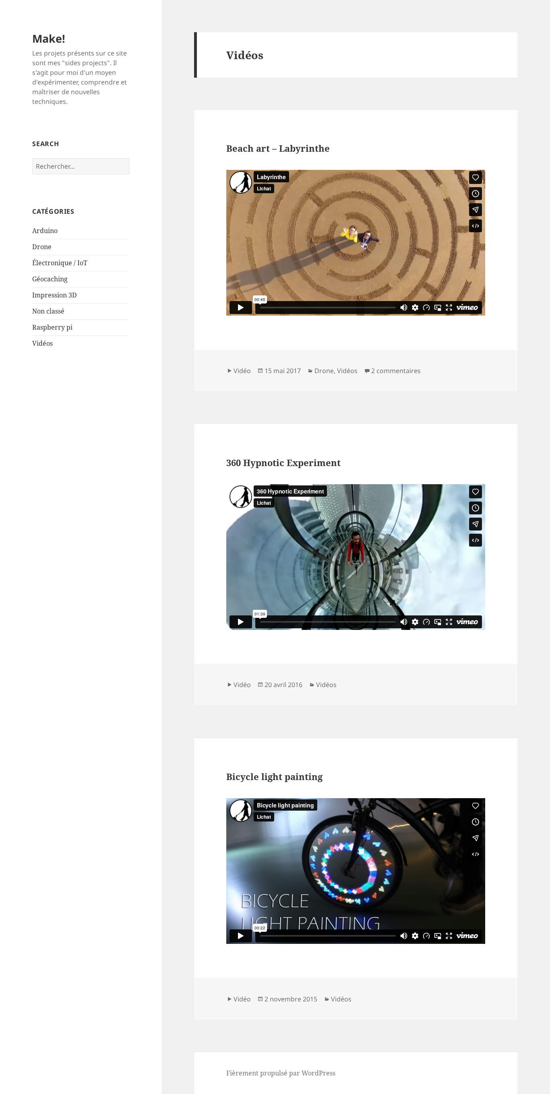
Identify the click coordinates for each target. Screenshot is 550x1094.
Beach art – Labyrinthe (278, 148)
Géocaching (50, 279)
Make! (48, 38)
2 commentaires (396, 370)
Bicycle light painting (274, 776)
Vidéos (42, 343)
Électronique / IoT (59, 262)
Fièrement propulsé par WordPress (280, 1073)
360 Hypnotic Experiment (283, 462)
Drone (42, 246)
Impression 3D (54, 295)
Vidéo (242, 370)
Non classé (48, 311)
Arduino (45, 230)
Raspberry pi (52, 327)
